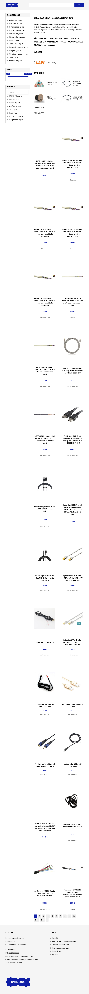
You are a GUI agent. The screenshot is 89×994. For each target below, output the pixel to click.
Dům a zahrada (17, 30)
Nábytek (15, 51)
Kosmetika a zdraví (18, 47)
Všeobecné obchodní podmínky (64, 941)
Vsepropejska (16, 120)
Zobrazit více (39, 107)
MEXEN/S (15, 96)
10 (74, 916)
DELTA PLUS (15, 116)
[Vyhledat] (79, 5)
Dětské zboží (16, 27)
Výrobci (55, 954)
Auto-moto (15, 20)
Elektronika (16, 34)
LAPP (13, 99)
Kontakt (55, 938)
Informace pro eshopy (60, 948)
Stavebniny (15, 61)
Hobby (14, 40)
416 (42, 920)
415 (36, 920)
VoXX (13, 110)
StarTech (14, 106)
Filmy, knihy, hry (16, 37)
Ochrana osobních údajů (61, 945)
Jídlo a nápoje (16, 44)
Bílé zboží (15, 23)
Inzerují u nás (57, 951)
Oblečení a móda (18, 54)
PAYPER (14, 103)
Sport (13, 57)
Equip (13, 113)
